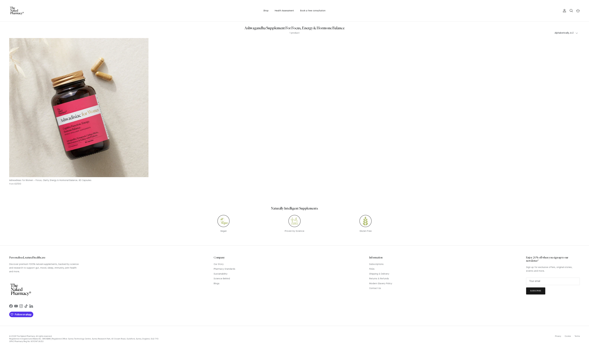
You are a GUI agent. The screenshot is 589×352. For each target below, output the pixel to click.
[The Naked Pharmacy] (17, 10)
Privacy (558, 336)
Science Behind (222, 279)
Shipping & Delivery (379, 274)
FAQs (372, 269)
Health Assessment (284, 11)
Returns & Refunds (379, 279)
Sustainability (220, 274)
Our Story (219, 264)
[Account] (563, 11)
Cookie (568, 336)
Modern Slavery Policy (380, 284)
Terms (577, 336)
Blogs (216, 284)
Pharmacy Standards (224, 269)
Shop (266, 11)
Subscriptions (376, 264)
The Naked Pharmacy (25, 336)
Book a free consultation (312, 11)
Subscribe (535, 291)
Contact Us (375, 288)
